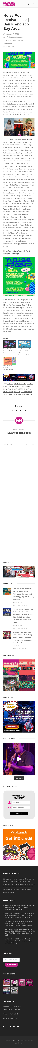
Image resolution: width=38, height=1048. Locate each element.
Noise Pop (7, 389)
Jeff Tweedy (16, 386)
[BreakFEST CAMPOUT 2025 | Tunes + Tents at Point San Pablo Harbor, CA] (11, 667)
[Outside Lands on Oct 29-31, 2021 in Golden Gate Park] (27, 667)
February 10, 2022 (11, 34)
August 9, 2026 (17, 625)
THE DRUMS (10, 142)
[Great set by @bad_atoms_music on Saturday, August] (19, 759)
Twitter (28, 251)
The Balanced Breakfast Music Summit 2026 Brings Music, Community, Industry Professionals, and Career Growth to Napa (23, 637)
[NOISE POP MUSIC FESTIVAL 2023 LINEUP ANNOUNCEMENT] (24, 344)
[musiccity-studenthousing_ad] (19, 571)
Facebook (21, 251)
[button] (8, 124)
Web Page (15, 254)
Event (8, 40)
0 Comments (8, 47)
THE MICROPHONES (25, 394)
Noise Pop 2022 (17, 389)
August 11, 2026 (18, 602)
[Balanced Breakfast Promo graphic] (19, 716)
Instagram (6, 254)
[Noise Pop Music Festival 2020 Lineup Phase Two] (9, 344)
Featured (16, 40)
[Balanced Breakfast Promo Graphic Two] (19, 377)
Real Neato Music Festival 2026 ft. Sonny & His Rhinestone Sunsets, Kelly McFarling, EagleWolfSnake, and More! (23, 594)
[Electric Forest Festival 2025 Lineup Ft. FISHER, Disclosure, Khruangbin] (27, 683)
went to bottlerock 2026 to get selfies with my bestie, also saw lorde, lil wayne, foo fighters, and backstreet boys (19, 941)
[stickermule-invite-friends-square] (19, 844)
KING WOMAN (26, 386)
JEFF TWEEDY (22, 139)
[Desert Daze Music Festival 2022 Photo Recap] (11, 683)
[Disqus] (19, 479)
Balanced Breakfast (15, 37)
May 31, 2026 (16, 645)
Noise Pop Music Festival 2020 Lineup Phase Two (9, 351)
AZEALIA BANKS (9, 139)
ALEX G (10, 384)
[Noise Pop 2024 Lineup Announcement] (9, 361)
